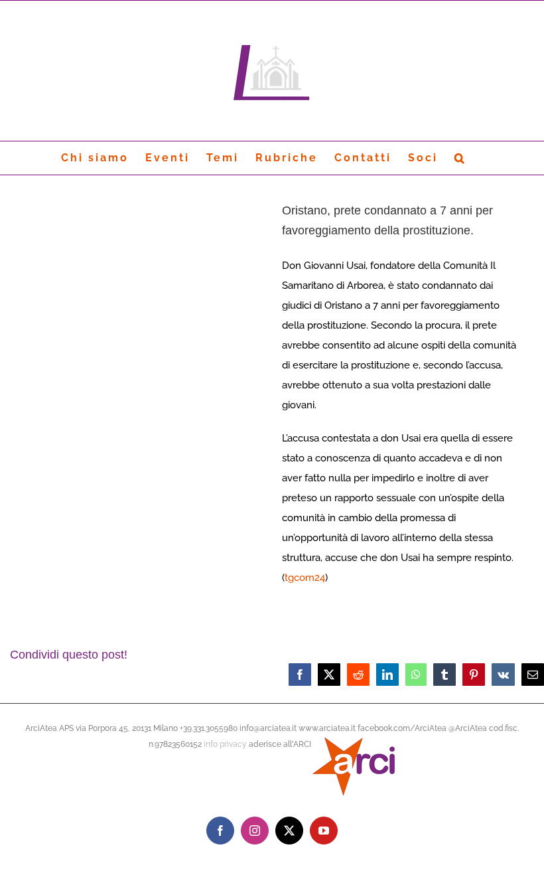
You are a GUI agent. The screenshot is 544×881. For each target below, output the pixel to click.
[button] (460, 158)
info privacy (225, 744)
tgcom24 (305, 578)
